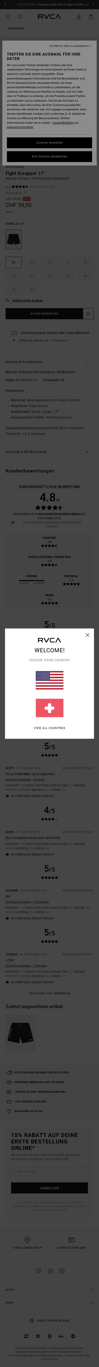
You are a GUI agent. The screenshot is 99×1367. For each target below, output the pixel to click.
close (88, 635)
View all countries (49, 727)
